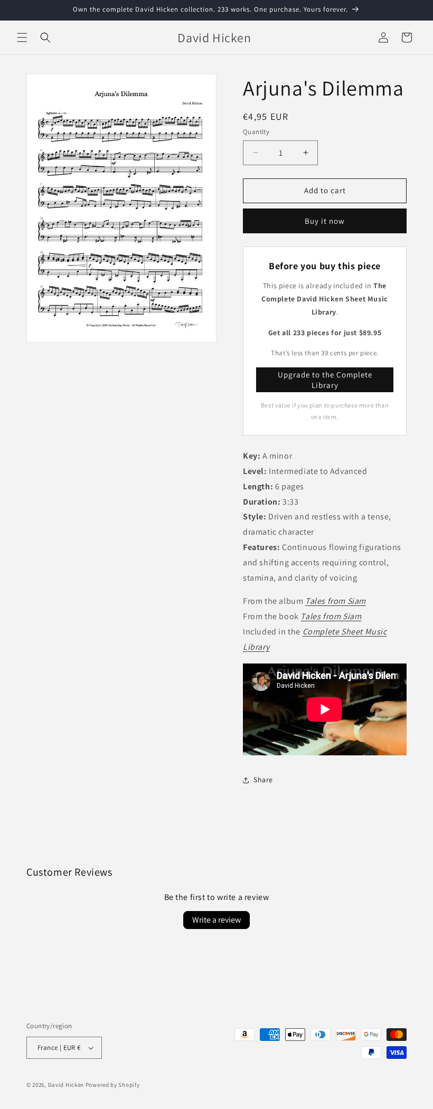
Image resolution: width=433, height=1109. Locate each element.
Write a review (216, 919)
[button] (22, 37)
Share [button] (263, 779)
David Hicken (66, 1084)
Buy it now (325, 221)
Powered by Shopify (113, 1084)
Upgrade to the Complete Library (325, 379)
